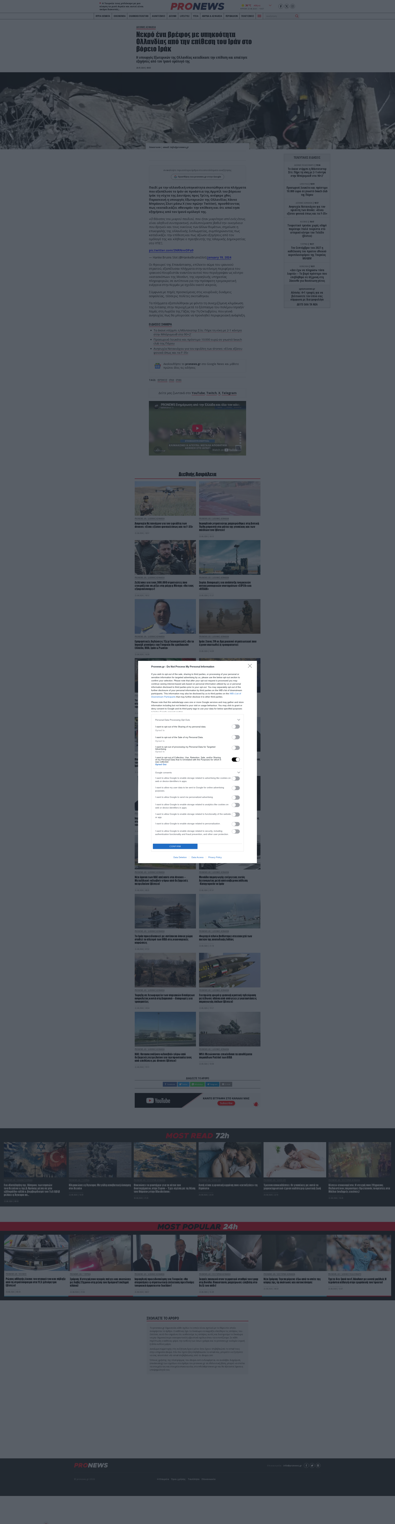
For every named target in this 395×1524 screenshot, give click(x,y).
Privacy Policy (215, 857)
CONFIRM (175, 846)
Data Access (197, 857)
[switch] (236, 726)
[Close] (251, 667)
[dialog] (197, 762)
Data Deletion (180, 857)
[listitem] (197, 719)
